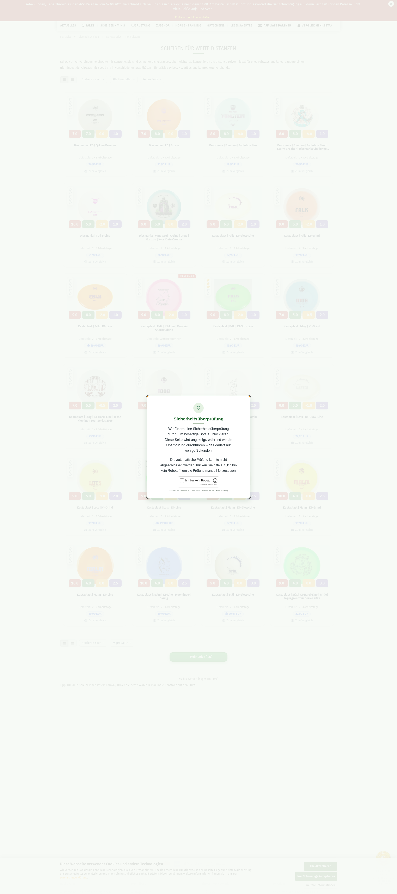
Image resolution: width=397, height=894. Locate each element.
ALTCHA (215, 484)
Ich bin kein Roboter (198, 480)
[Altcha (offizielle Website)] (215, 482)
